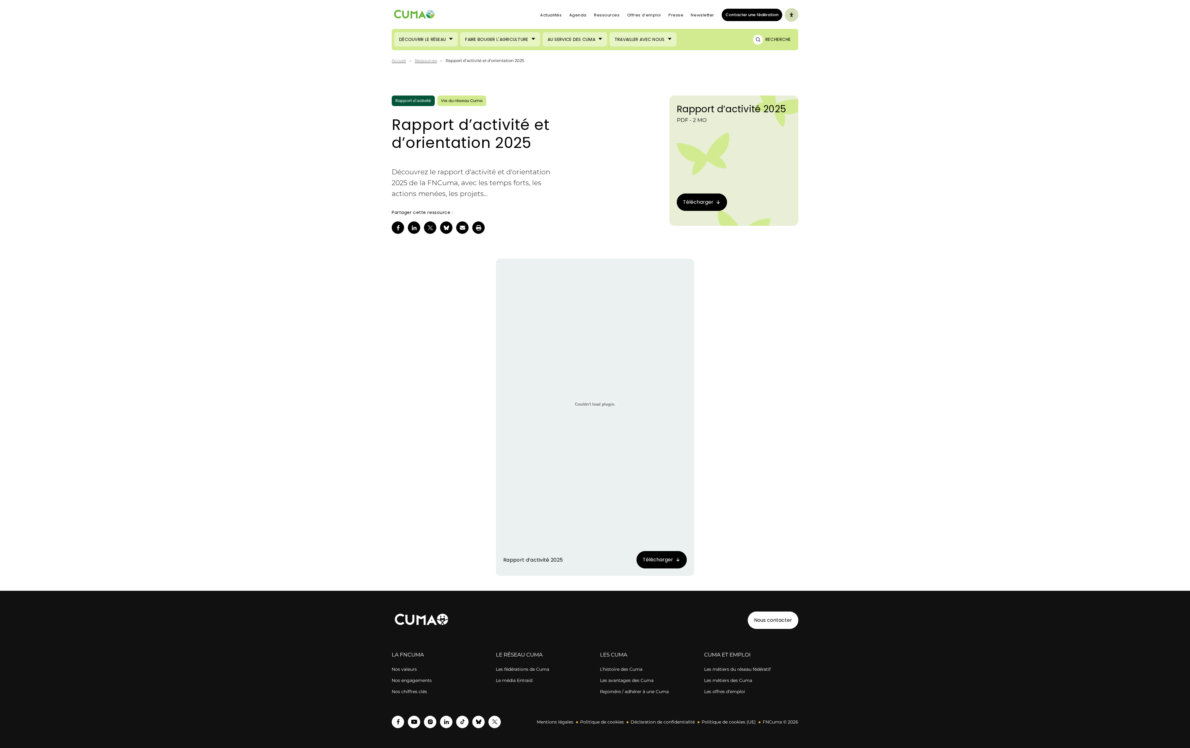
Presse (675, 15)
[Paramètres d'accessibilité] (791, 15)
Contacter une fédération (750, 14)
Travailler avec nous (640, 39)
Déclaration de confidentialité (663, 722)
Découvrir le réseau (422, 39)
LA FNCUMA (408, 655)
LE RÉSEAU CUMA (519, 655)
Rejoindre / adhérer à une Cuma (634, 691)
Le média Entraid (514, 680)
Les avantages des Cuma (627, 680)
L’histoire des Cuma (621, 669)
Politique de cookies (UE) (729, 722)
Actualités (551, 15)
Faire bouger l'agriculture (496, 39)
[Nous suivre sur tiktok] (462, 722)
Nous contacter (773, 620)
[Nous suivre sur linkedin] (446, 722)
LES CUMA (613, 655)
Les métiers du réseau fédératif (737, 669)
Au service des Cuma (571, 39)
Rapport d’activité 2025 (731, 109)
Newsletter (702, 15)
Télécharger (658, 559)
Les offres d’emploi (724, 691)
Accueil (399, 60)
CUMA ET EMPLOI (727, 655)
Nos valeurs (404, 669)
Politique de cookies (602, 722)
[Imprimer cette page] (478, 227)
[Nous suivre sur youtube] (414, 722)
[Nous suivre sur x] (494, 722)
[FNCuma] (414, 15)
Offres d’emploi (644, 15)
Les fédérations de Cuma (522, 669)
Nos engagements (412, 680)
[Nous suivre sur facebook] (398, 722)
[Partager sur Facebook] (398, 227)
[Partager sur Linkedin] (414, 227)
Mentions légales (555, 722)
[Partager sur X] (430, 227)
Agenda (578, 15)
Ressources (607, 15)
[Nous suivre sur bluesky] (478, 722)
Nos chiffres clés (409, 691)
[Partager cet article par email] (462, 227)
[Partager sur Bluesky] (446, 227)
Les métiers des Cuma (728, 680)
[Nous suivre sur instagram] (430, 722)
